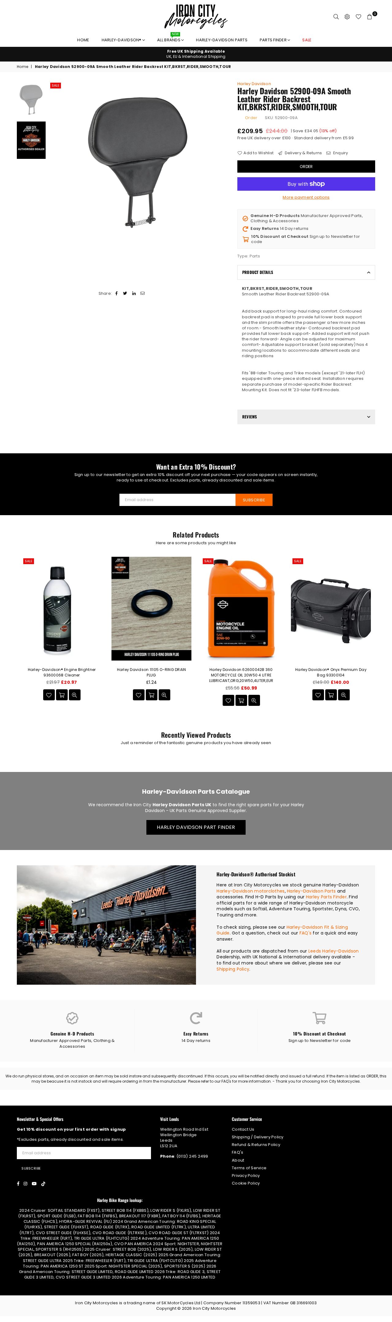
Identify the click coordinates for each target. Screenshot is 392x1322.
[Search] (336, 16)
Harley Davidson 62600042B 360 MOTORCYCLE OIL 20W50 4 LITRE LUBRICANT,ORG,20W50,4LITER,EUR (241, 675)
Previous (54, 162)
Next (222, 162)
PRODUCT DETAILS (257, 272)
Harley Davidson (254, 84)
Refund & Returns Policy (256, 1145)
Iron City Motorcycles (214, 1308)
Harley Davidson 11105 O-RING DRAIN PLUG (151, 672)
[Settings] (347, 16)
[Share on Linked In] (134, 293)
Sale (55, 85)
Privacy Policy (246, 1175)
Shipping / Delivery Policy (258, 1137)
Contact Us (243, 1129)
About (238, 1160)
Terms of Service (249, 1168)
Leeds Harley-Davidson (333, 951)
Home (83, 40)
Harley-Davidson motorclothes (251, 891)
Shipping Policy (233, 969)
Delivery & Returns (303, 153)
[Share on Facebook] (117, 293)
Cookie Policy (246, 1183)
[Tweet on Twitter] (125, 293)
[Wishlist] (358, 16)
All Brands (169, 38)
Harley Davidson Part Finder (196, 827)
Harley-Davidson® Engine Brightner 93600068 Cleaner (62, 672)
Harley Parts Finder (326, 897)
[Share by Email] (142, 293)
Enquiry (340, 153)
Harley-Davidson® (122, 40)
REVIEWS (249, 417)
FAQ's (305, 933)
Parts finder (274, 40)
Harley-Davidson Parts (221, 40)
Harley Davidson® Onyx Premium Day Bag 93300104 (331, 672)
